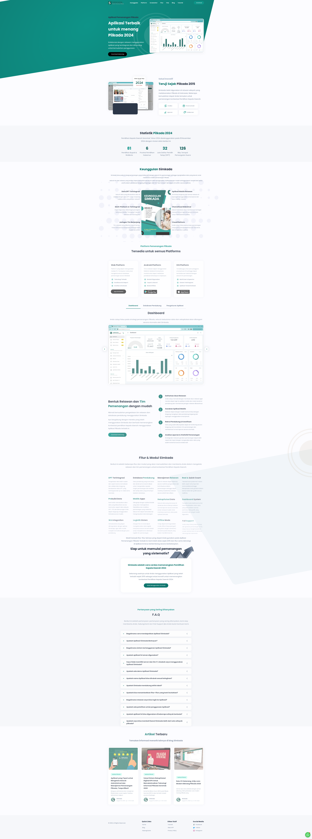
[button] (156, 629)
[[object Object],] (150, 288)
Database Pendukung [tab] (152, 305)
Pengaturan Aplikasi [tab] (175, 305)
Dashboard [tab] (133, 305)
